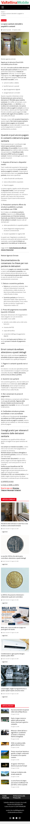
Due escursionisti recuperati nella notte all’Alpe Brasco (20, 711)
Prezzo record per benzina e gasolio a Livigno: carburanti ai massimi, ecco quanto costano (20, 754)
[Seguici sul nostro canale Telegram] (13, 818)
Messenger (10, 490)
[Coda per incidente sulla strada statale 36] (5, 773)
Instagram (17, 490)
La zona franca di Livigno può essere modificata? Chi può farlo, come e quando (19, 783)
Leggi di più (5, 531)
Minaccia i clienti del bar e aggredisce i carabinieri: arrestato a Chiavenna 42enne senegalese (19, 733)
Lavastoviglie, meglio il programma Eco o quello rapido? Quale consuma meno (14, 690)
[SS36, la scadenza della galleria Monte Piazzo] (5, 743)
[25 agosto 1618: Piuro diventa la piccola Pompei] (5, 765)
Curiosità (4, 20)
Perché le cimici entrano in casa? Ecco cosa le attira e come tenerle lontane (14, 524)
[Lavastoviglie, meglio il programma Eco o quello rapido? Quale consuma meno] (15, 675)
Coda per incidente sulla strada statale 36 (18, 773)
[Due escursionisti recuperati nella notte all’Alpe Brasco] (5, 711)
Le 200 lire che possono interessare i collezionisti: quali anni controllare (12, 596)
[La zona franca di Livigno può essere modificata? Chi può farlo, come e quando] (5, 782)
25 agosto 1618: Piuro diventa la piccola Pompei (19, 765)
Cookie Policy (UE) (5, 797)
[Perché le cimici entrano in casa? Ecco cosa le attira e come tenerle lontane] (15, 511)
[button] (28, 7)
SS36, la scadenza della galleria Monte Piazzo (18, 744)
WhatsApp (16, 488)
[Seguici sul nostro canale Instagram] (19, 818)
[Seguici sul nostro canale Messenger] (16, 818)
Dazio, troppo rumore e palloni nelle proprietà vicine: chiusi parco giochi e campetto (19, 721)
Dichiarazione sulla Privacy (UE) (19, 797)
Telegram (4, 490)
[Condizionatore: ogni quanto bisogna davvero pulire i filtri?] (15, 645)
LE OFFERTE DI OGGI (7, 481)
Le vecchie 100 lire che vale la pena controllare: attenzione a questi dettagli (13, 557)
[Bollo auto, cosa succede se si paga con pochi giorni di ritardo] (15, 615)
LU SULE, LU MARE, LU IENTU (10, 485)
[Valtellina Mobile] (15, 2)
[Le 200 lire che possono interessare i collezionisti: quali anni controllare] (15, 580)
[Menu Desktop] (2, 7)
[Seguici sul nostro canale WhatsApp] (10, 818)
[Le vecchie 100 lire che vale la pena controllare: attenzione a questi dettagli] (15, 544)
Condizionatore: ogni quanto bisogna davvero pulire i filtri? (12, 655)
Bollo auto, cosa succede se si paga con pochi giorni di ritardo (13, 628)
